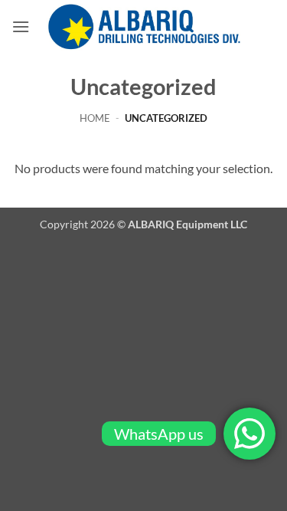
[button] (20, 26)
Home (95, 118)
